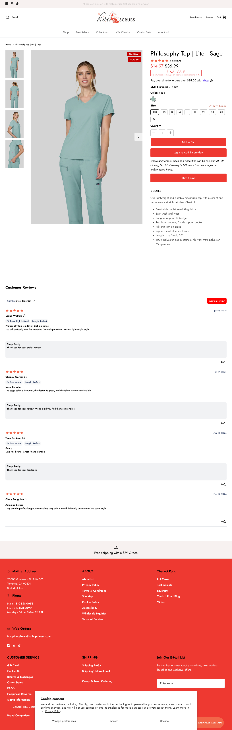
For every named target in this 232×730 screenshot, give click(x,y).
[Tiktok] (17, 3)
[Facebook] (6, 3)
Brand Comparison (18, 715)
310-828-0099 (23, 608)
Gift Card (13, 665)
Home (8, 44)
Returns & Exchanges (20, 677)
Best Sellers (82, 32)
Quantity (155, 126)
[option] (87, 137)
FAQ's (11, 688)
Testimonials (164, 585)
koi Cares (163, 579)
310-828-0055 (24, 604)
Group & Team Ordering (97, 681)
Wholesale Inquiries (94, 614)
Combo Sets (144, 32)
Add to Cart (188, 142)
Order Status (15, 682)
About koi (163, 32)
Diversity (162, 591)
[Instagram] (12, 3)
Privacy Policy (53, 711)
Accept (114, 721)
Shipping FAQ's (92, 665)
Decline (164, 721)
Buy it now (188, 178)
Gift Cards (109, 4)
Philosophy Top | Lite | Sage (28, 44)
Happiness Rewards (19, 694)
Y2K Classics (123, 32)
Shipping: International (96, 671)
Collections (102, 32)
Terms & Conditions (94, 591)
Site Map (87, 596)
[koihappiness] (116, 17)
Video (161, 602)
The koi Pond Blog (168, 596)
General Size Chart (24, 707)
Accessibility (89, 608)
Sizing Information (18, 700)
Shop (66, 32)
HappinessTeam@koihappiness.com (29, 636)
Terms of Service (92, 619)
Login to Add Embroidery (188, 153)
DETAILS (155, 191)
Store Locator (196, 17)
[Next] (138, 137)
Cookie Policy (90, 602)
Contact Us (13, 671)
